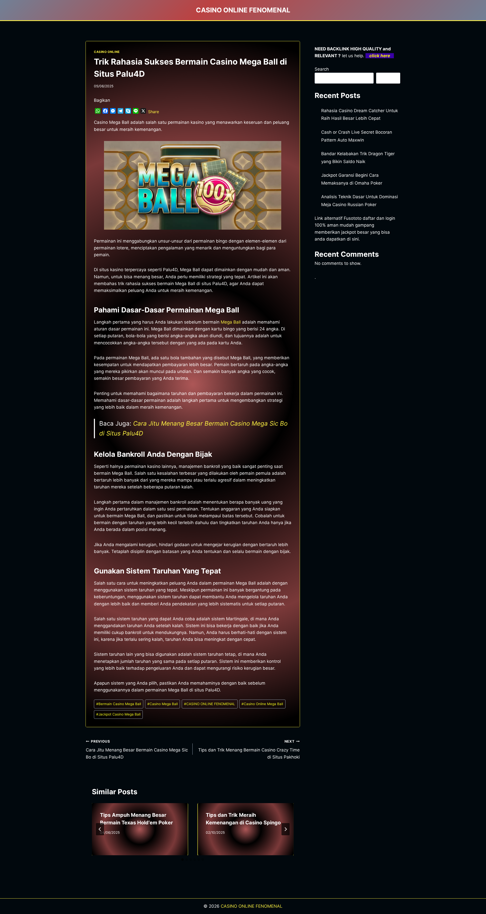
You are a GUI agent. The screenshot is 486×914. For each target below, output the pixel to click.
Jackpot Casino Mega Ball (118, 714)
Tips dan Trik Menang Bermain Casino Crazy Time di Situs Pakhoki (248, 749)
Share (153, 111)
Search (322, 69)
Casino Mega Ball (162, 704)
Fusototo (352, 218)
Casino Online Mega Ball (262, 704)
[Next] (285, 829)
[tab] (182, 859)
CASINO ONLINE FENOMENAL (209, 704)
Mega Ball (231, 322)
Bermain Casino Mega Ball (118, 704)
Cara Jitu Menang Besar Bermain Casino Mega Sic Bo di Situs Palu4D (137, 749)
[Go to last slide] (100, 829)
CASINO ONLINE (107, 52)
